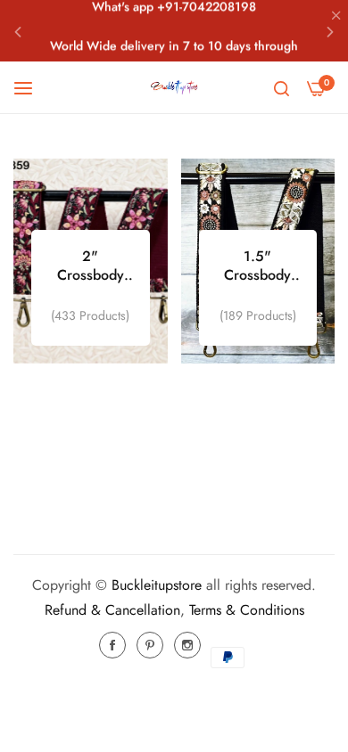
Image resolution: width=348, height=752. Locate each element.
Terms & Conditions (246, 610)
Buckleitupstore (157, 585)
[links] (90, 261)
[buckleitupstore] (174, 87)
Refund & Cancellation (112, 610)
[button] (17, 31)
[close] (336, 16)
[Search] (281, 87)
